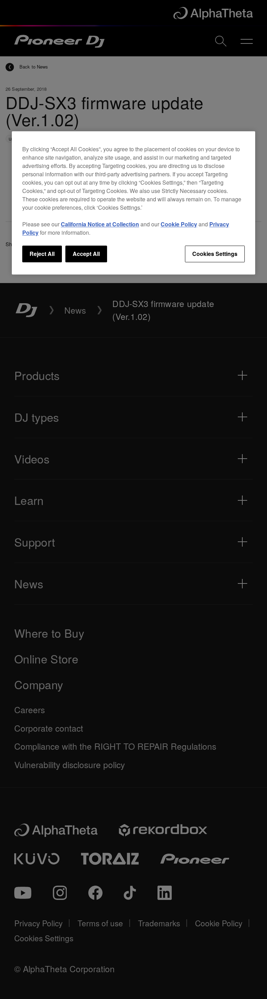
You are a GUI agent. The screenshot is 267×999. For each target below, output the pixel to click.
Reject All (42, 254)
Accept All (86, 254)
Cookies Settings (214, 254)
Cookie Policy (179, 224)
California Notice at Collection (100, 224)
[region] (133, 202)
